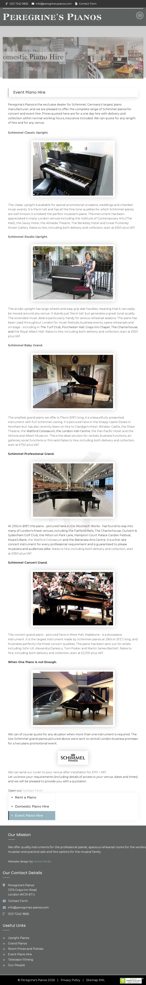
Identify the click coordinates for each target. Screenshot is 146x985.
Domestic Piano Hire (32, 806)
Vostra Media (42, 861)
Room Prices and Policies (25, 948)
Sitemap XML (95, 980)
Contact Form (88, 3)
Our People (16, 965)
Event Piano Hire (29, 816)
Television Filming (20, 959)
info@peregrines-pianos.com (54, 3)
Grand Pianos (17, 943)
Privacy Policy (70, 980)
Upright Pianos (18, 938)
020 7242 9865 (19, 3)
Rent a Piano (25, 797)
